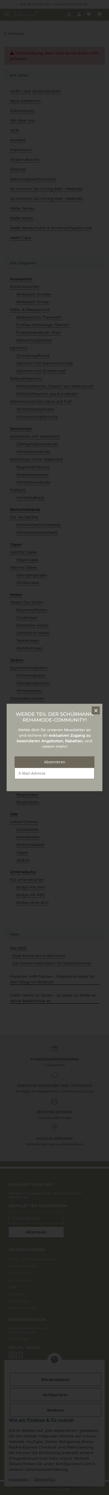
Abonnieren (54, 762)
